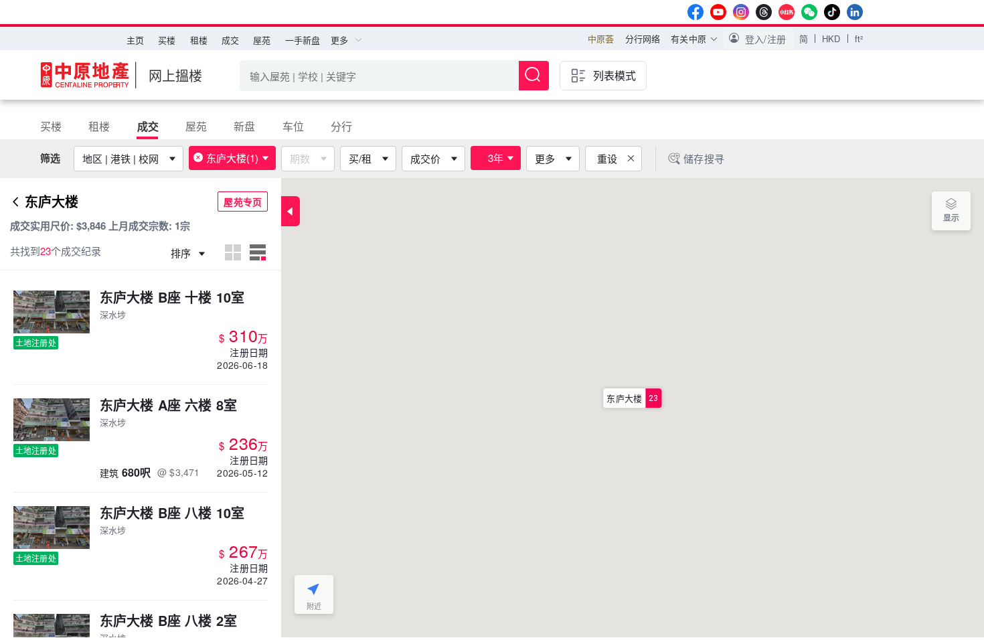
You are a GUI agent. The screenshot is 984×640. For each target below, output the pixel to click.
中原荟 (601, 38)
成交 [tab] (148, 126)
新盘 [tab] (244, 126)
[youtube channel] (718, 12)
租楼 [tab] (99, 126)
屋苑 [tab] (196, 126)
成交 (230, 39)
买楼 (166, 39)
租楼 (199, 39)
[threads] (764, 12)
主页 (135, 39)
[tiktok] (832, 12)
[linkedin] (855, 12)
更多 (545, 158)
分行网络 (643, 38)
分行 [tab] (341, 126)
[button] (759, 39)
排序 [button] (182, 253)
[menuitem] (135, 40)
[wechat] (809, 12)
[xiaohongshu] (786, 12)
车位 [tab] (293, 126)
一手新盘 (303, 39)
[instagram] (741, 12)
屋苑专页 (243, 201)
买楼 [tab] (51, 126)
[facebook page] (695, 12)
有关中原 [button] (688, 38)
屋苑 (261, 39)
